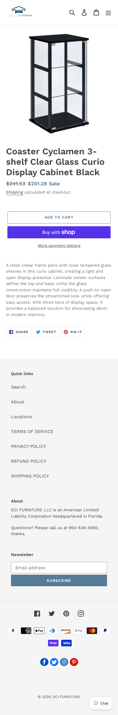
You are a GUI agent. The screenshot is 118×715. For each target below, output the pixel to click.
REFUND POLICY (28, 461)
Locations (21, 416)
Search (18, 387)
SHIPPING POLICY (30, 476)
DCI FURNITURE (66, 697)
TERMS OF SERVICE (32, 431)
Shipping (14, 192)
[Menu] (108, 12)
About (17, 401)
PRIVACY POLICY (28, 446)
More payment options (59, 245)
